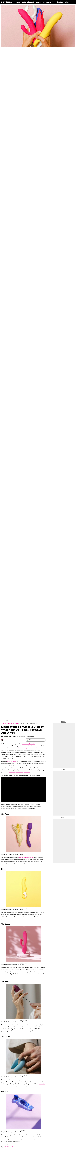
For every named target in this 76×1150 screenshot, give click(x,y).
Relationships (9, 721)
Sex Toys (12, 1146)
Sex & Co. (7, 1146)
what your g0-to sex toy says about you (19, 772)
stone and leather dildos (28, 744)
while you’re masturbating (20, 748)
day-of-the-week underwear (26, 857)
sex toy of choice (11, 761)
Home (3, 721)
